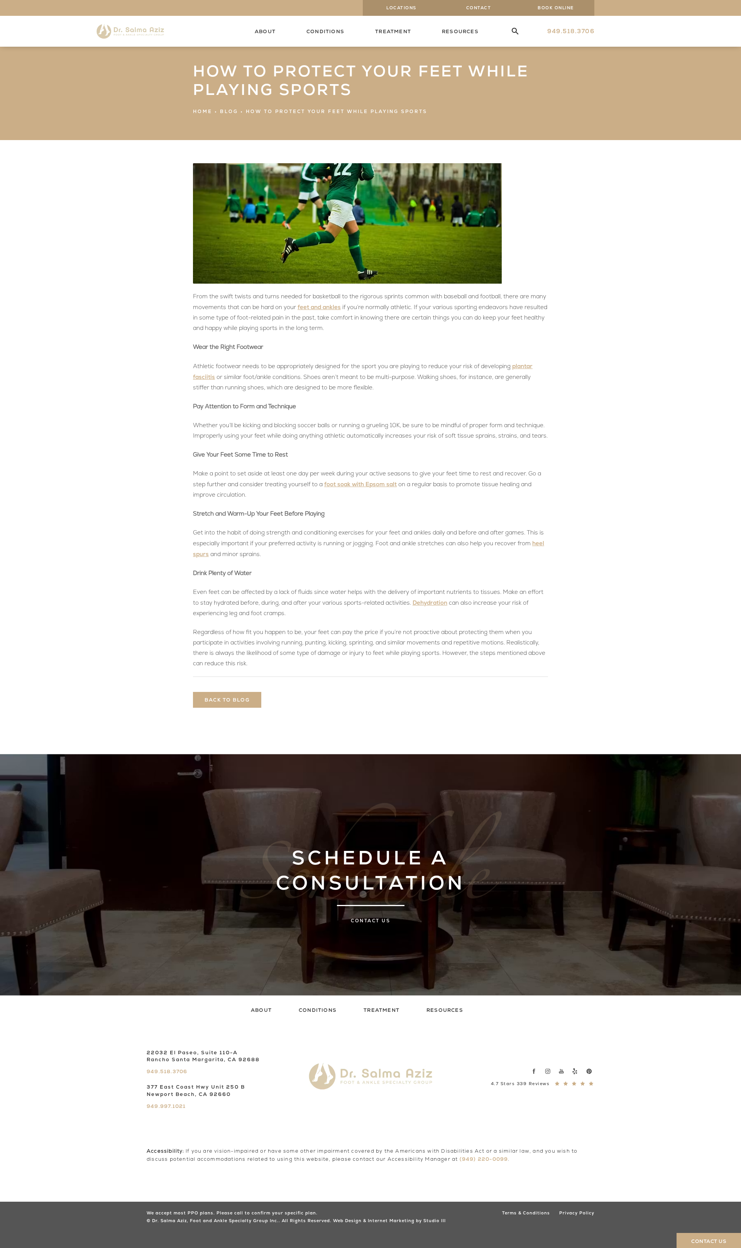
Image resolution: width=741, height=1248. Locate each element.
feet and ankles (319, 307)
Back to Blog (227, 700)
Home (202, 111)
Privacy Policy (576, 1213)
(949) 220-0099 (484, 1159)
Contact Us (370, 921)
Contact (478, 7)
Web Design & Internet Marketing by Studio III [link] (389, 1220)
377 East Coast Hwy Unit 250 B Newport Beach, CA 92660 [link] (196, 1090)
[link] (570, 31)
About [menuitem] (265, 31)
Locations (401, 7)
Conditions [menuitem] (325, 31)
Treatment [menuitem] (393, 31)
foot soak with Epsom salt (360, 484)
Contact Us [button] (708, 1241)
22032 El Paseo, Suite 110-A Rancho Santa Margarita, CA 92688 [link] (203, 1056)
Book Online (556, 7)
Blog (229, 111)
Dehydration (430, 602)
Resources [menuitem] (460, 31)
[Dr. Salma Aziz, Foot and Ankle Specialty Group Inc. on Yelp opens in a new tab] (575, 1071)
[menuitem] (509, 31)
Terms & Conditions (526, 1213)
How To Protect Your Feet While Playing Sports (336, 111)
